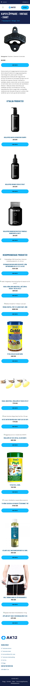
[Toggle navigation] (3, 7)
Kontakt (9, 681)
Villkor (13, 681)
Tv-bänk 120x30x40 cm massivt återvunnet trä (15, 503)
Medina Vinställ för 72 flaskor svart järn (15, 307)
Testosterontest (6, 651)
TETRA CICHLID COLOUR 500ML (15, 354)
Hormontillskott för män (8, 654)
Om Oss (4, 660)
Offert (25, 7)
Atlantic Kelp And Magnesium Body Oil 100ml (15, 550)
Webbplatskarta (15, 683)
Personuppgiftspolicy (22, 681)
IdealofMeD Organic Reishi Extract (15, 184)
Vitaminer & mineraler (19, 56)
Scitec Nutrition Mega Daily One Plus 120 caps (15, 419)
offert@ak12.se (25, 2)
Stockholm (5, 2)
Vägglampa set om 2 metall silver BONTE (15, 438)
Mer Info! (15, 65)
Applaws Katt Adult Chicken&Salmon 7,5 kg (15, 616)
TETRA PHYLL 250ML (15, 485)
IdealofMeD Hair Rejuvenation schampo (15, 137)
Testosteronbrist (6, 648)
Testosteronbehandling (8, 657)
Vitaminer (10, 56)
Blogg (3, 663)
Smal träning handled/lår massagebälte (15, 597)
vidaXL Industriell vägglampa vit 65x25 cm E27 (15, 401)
